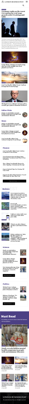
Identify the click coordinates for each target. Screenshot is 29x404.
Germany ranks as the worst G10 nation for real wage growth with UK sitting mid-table (13, 14)
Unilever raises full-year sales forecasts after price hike (19, 215)
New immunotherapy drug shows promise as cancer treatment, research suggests (11, 269)
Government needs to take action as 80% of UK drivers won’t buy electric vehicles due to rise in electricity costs (19, 195)
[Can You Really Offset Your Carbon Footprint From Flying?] (14, 77)
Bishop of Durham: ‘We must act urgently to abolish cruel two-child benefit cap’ (10, 297)
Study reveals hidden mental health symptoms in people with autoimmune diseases (11, 114)
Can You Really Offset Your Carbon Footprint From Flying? (14, 85)
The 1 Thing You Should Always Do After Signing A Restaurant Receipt (13, 164)
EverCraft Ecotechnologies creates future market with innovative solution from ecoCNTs (19, 206)
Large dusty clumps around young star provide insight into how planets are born (13, 66)
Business (4, 9)
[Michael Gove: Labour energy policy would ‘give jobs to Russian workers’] (14, 96)
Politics (3, 101)
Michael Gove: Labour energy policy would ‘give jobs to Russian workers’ (14, 104)
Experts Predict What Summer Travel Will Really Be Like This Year (14, 175)
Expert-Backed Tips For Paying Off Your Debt (13, 170)
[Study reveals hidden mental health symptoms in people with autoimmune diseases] (24, 114)
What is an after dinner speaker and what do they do (19, 225)
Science (3, 62)
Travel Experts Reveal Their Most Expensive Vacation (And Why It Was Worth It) (14, 158)
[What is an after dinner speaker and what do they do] (5, 227)
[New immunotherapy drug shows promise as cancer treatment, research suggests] (23, 269)
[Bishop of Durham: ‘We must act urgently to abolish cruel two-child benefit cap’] (23, 298)
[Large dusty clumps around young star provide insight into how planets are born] (14, 57)
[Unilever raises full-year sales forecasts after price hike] (5, 216)
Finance (3, 82)
